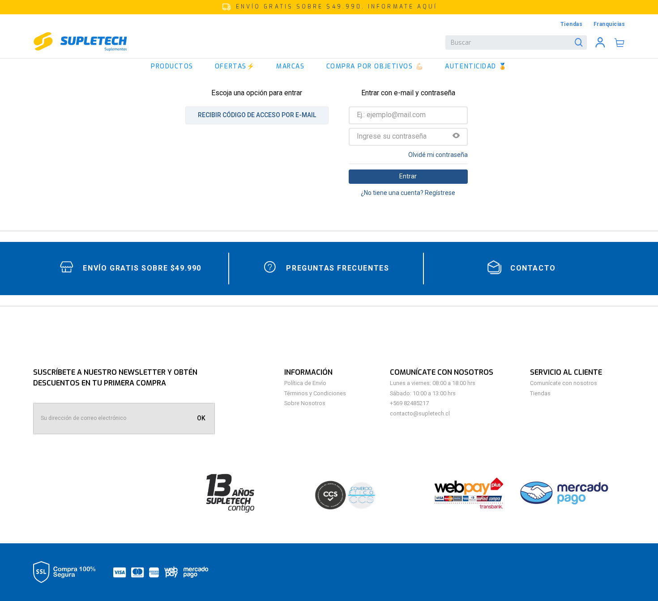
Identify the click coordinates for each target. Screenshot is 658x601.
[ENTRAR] (600, 42)
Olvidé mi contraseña (438, 154)
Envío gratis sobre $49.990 (142, 268)
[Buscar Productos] (580, 42)
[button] (329, 7)
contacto (533, 268)
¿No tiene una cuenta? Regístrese (408, 192)
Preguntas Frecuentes (337, 268)
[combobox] (516, 42)
